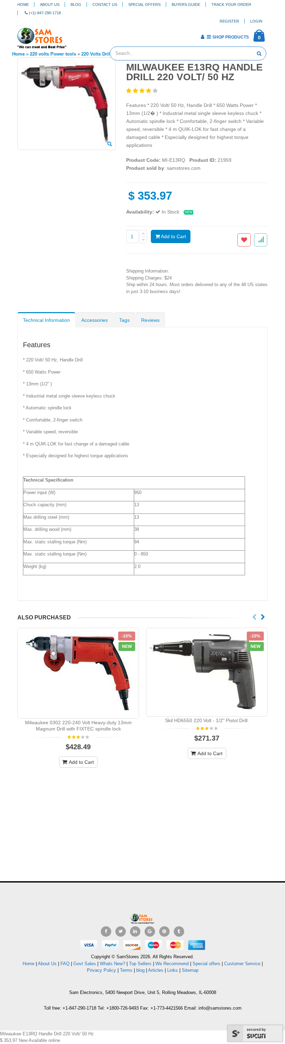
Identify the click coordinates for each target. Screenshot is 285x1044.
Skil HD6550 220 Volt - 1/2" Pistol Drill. (207, 720)
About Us (49, 4)
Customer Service (242, 963)
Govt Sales (84, 963)
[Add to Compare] (260, 240)
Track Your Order (231, 4)
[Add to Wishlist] (244, 240)
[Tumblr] (179, 931)
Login (256, 21)
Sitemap (190, 970)
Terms (127, 970)
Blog (76, 4)
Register (229, 21)
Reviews (150, 320)
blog (140, 970)
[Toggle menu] (74, 35)
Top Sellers (140, 963)
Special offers (206, 963)
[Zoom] (109, 144)
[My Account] (202, 37)
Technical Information (46, 320)
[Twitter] (120, 931)
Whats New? (112, 963)
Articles (155, 970)
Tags (124, 320)
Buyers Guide (186, 4)
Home (23, 4)
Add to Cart (173, 236)
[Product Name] (78, 673)
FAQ (65, 963)
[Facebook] (106, 931)
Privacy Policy (101, 970)
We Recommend (172, 963)
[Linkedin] (135, 931)
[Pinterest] (164, 931)
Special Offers (144, 4)
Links (172, 970)
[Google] (150, 931)
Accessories (94, 320)
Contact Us (104, 4)
